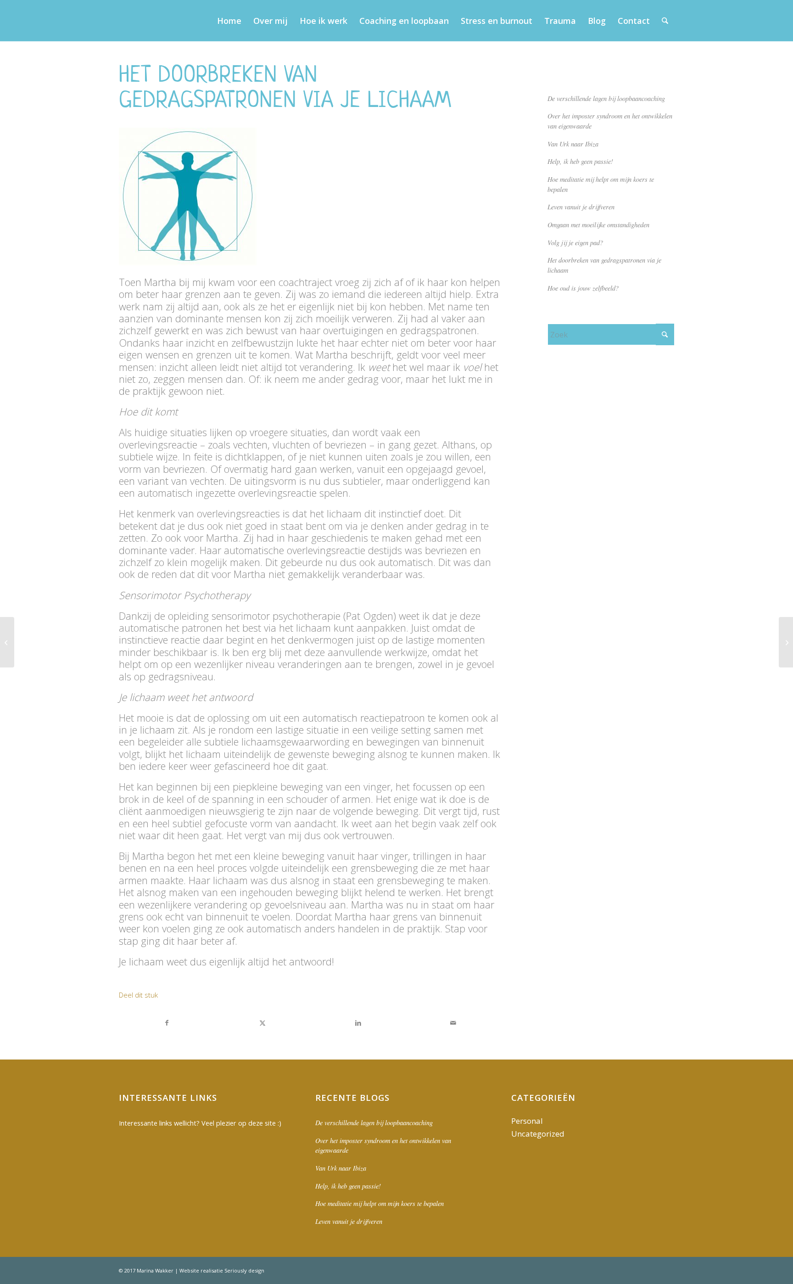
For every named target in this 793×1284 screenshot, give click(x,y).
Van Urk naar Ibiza (572, 144)
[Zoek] (665, 20)
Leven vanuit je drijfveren (580, 206)
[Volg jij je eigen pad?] (786, 642)
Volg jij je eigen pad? (575, 242)
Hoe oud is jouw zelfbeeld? (583, 288)
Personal (527, 1121)
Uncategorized (537, 1133)
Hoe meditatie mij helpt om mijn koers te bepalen (379, 1203)
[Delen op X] (262, 1022)
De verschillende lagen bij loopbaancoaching (606, 98)
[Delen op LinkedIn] (358, 1022)
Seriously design (244, 1270)
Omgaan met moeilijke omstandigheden (598, 224)
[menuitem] (229, 20)
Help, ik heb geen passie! (580, 161)
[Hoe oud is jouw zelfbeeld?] (7, 642)
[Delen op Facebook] (167, 1022)
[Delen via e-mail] (453, 1022)
